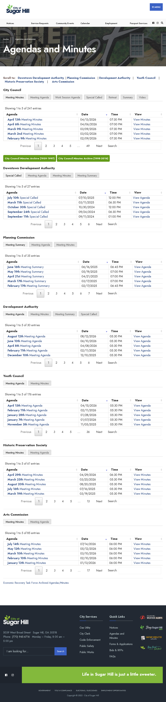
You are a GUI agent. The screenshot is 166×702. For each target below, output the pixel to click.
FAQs (112, 656)
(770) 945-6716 (21, 637)
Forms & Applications (121, 644)
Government (45, 690)
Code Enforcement (90, 640)
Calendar (85, 23)
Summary (128, 97)
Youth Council (146, 78)
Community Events (65, 23)
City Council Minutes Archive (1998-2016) (83, 158)
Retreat (113, 97)
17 (88, 570)
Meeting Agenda (39, 97)
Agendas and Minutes (116, 636)
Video (142, 97)
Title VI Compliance (63, 690)
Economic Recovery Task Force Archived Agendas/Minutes (36, 583)
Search (60, 651)
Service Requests (39, 23)
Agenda (11, 114)
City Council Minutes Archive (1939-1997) (29, 158)
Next (99, 146)
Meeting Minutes (15, 97)
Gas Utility (85, 628)
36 (88, 432)
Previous (25, 146)
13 (88, 501)
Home (6, 39)
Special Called (94, 97)
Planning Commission (81, 78)
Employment (111, 23)
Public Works (87, 652)
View (138, 114)
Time (114, 114)
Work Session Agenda (67, 97)
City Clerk (85, 634)
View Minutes (141, 119)
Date (85, 114)
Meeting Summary (87, 175)
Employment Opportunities (113, 690)
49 (88, 146)
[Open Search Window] (161, 23)
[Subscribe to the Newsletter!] (151, 638)
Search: (112, 146)
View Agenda (141, 198)
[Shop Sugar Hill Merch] (151, 627)
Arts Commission (63, 82)
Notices (10, 23)
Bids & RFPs (116, 650)
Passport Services (138, 23)
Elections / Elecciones (86, 690)
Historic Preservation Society (24, 82)
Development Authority (114, 78)
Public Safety (87, 646)
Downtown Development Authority (41, 78)
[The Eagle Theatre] (151, 648)
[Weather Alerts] (151, 617)
